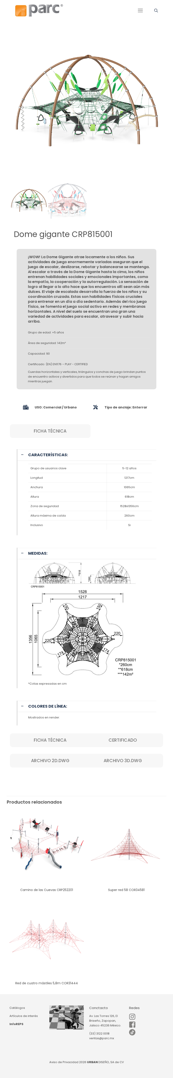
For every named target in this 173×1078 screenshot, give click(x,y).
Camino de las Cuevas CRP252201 (46, 890)
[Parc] (39, 10)
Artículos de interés (23, 1016)
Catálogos (17, 1008)
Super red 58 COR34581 (126, 890)
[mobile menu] (140, 10)
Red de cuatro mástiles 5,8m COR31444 (46, 983)
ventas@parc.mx (101, 1038)
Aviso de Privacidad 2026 (67, 1062)
